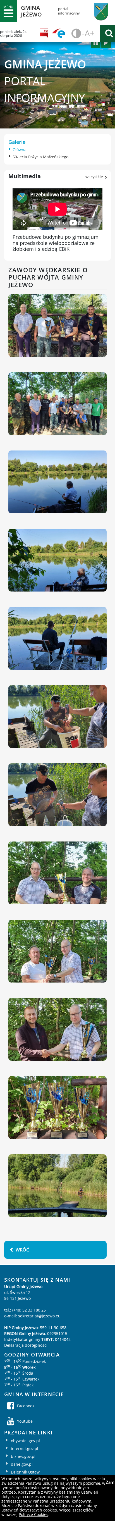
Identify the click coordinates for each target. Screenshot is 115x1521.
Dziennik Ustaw (25, 1472)
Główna (20, 149)
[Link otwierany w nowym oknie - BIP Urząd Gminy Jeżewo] (45, 33)
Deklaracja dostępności (25, 1345)
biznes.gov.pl (23, 1456)
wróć (22, 1250)
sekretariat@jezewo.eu (39, 1316)
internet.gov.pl (24, 1448)
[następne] (106, 43)
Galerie (16, 142)
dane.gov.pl (22, 1464)
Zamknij (110, 1482)
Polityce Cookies (33, 1514)
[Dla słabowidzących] (75, 33)
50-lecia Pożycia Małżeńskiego (40, 156)
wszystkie (94, 176)
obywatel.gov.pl (25, 1440)
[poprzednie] (95, 43)
